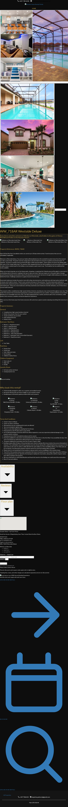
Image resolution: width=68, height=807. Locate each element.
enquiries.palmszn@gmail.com (41, 1)
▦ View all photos (60, 209)
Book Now (3, 563)
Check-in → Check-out (6, 554)
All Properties (7, 795)
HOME (34, 8)
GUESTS (2, 559)
